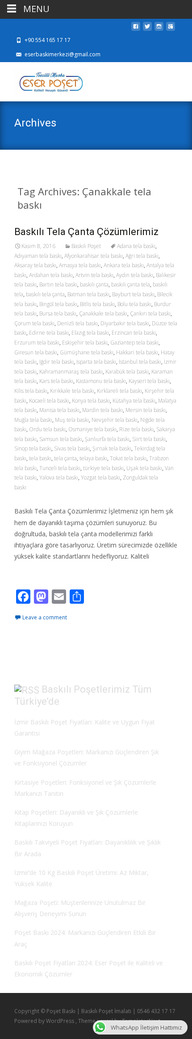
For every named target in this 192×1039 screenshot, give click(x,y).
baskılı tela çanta (45, 294)
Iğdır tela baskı (56, 362)
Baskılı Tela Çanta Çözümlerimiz (86, 231)
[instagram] (158, 29)
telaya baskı (93, 458)
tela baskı (40, 458)
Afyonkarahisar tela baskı (93, 256)
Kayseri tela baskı (149, 381)
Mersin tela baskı (145, 410)
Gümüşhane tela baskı (86, 352)
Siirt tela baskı (149, 439)
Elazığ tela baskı (90, 333)
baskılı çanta (94, 284)
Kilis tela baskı (30, 391)
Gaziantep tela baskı (134, 342)
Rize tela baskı (136, 429)
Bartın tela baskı (58, 284)
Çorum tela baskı (34, 323)
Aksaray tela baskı (35, 265)
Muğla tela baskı (33, 420)
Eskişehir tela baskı (85, 342)
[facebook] (135, 29)
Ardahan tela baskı (51, 275)
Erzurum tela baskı (36, 342)
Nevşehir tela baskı (115, 420)
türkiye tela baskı (103, 468)
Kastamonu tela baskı (101, 381)
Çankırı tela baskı (150, 313)
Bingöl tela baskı (58, 304)
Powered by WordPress (44, 1021)
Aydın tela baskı (134, 275)
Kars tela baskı (56, 381)
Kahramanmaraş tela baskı (71, 371)
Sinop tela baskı (32, 448)
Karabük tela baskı (127, 371)
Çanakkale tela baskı (103, 313)
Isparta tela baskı (96, 362)
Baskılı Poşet (86, 246)
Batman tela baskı (88, 294)
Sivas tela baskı (72, 448)
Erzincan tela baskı (134, 333)
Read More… (34, 572)
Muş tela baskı (72, 420)
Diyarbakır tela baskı (124, 323)
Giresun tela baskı (35, 352)
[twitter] (147, 29)
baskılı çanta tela (130, 284)
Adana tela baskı (136, 246)
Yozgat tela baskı (100, 477)
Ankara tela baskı (124, 265)
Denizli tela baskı (77, 323)
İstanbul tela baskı (140, 362)
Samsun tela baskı (60, 439)
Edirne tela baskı (49, 333)
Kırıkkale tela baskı (72, 391)
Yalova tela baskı (58, 477)
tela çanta (65, 458)
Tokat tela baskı (128, 458)
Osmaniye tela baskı (92, 429)
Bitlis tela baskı (97, 304)
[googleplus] (170, 29)
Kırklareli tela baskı (119, 391)
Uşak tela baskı (144, 468)
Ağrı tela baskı (142, 256)
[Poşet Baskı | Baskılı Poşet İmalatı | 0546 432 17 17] (43, 80)
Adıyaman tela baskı (38, 256)
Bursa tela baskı (57, 313)
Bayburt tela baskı (133, 294)
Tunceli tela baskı (59, 468)
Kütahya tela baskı (134, 400)
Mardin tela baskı (102, 410)
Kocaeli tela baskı (49, 400)
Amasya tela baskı (80, 265)
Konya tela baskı (91, 400)
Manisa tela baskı (59, 410)
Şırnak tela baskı (111, 448)
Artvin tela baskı (94, 275)
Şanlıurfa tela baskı (107, 439)
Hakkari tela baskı (137, 352)
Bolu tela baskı (134, 304)
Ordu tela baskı (47, 429)
